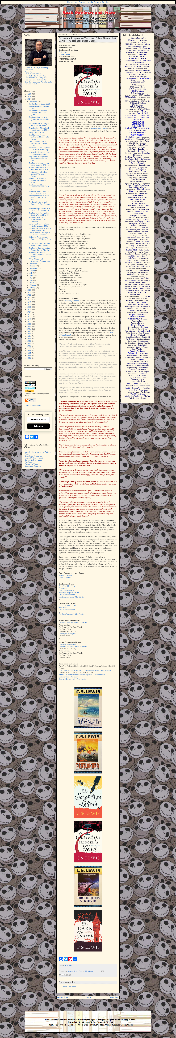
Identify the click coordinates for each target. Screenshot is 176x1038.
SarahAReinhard (138, 349)
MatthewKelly (130, 280)
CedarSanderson (133, 137)
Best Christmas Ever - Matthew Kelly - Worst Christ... (38, 143)
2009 (29, 324)
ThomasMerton (144, 386)
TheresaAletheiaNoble (138, 382)
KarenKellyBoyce (142, 248)
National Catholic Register (34, 458)
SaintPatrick (142, 345)
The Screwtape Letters (99, 129)
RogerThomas (144, 333)
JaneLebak (145, 228)
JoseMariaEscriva (142, 242)
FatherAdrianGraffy (142, 175)
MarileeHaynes (132, 272)
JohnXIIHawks (143, 240)
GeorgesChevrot (131, 209)
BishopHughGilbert (141, 68)
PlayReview (145, 307)
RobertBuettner (131, 333)
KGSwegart (130, 248)
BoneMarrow (129, 71)
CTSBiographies (132, 79)
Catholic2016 (142, 113)
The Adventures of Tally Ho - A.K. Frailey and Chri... (39, 192)
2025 (29, 97)
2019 (29, 300)
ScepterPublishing (137, 351)
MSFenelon (131, 264)
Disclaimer (29, 70)
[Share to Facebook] (67, 975)
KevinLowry (129, 254)
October (33, 266)
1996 (29, 356)
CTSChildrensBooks (138, 81)
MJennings (138, 262)
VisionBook (143, 390)
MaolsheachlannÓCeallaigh (137, 268)
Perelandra (62, 588)
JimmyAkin (132, 234)
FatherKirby (143, 177)
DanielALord (131, 149)
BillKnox (131, 69)
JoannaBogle (133, 236)
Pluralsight (130, 308)
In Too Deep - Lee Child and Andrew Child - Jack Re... (39, 245)
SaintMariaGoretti (130, 343)
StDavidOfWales (133, 362)
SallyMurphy (131, 347)
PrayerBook (141, 315)
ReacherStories (137, 325)
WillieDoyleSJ (134, 398)
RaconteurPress (137, 321)
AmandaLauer (132, 50)
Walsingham (145, 392)
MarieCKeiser (144, 270)
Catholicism (137, 134)
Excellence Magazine (33, 466)
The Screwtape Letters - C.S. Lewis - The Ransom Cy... (40, 210)
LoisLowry (136, 260)
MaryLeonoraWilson (133, 278)
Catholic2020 (144, 117)
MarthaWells (131, 274)
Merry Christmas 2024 (37, 132)
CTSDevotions (137, 91)
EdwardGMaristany (131, 165)
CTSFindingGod (144, 95)
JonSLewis (129, 242)
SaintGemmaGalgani (143, 339)
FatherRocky (146, 183)
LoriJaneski (144, 260)
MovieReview (145, 288)
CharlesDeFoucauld (143, 139)
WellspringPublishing (133, 396)
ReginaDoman (130, 331)
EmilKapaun (142, 167)
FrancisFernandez (137, 199)
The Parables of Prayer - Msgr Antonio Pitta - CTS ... (39, 187)
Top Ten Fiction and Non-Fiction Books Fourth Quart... (38, 113)
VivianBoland (130, 392)
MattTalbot (145, 278)
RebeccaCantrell (133, 327)
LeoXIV (144, 256)
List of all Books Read (33, 74)
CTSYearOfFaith (130, 109)
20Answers (132, 40)
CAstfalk (138, 72)
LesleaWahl (132, 258)
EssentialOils (131, 173)
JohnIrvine (146, 238)
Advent (147, 44)
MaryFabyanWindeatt (137, 276)
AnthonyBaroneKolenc (137, 56)
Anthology (143, 54)
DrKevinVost (145, 159)
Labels (90, 2)
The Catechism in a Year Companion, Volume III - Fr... (39, 119)
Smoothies (147, 357)
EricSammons (134, 171)
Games (140, 205)
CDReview (147, 72)
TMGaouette (141, 376)
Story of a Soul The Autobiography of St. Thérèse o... (37, 219)
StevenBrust (143, 368)
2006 (29, 331)
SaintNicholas (132, 345)
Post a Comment (69, 987)
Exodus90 (130, 175)
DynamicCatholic (137, 163)
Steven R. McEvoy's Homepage (37, 68)
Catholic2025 (131, 128)
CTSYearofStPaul (133, 111)
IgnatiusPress (143, 219)
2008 (29, 326)
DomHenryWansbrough (133, 157)
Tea (144, 378)
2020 (29, 297)
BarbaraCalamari (132, 65)
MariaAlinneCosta (131, 270)
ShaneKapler (144, 355)
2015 (29, 309)
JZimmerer (142, 226)
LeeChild (131, 256)
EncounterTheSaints (137, 169)
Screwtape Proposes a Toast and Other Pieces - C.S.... (39, 169)
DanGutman (141, 147)
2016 (29, 307)
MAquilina (128, 262)
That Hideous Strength (67, 595)
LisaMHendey (143, 258)
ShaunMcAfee (130, 357)
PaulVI (146, 300)
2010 (29, 322)
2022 (29, 292)
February (33, 285)
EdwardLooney (144, 165)
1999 (29, 348)
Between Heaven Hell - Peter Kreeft (72, 679)
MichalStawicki (144, 286)
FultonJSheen (131, 205)
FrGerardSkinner (131, 193)
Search (97, 2)
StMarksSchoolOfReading (137, 363)
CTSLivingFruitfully (144, 97)
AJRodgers (133, 42)
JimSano (144, 232)
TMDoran (132, 376)
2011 (29, 319)
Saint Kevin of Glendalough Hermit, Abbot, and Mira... (39, 129)
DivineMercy (137, 155)
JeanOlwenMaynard (133, 230)
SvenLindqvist (144, 372)
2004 (29, 336)
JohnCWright (143, 236)
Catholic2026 (144, 128)
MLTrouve (147, 262)
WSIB (137, 392)
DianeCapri (146, 153)
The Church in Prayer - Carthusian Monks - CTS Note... (39, 137)
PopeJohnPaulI (131, 312)
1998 (29, 351)
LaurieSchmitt (145, 254)
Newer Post (62, 997)
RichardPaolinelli (143, 331)
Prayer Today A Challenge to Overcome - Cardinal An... (39, 234)
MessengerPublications (137, 282)
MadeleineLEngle (142, 264)
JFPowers (142, 224)
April (31, 280)
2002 (29, 341)
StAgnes (140, 359)
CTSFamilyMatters (131, 95)
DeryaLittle (128, 153)
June (32, 275)
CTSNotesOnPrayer (132, 101)
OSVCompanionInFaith (132, 296)
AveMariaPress (137, 63)
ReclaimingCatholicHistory (137, 329)
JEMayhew (133, 224)
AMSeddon (129, 44)
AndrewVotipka (132, 54)
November (34, 263)
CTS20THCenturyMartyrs (137, 77)
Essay (143, 171)
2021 (29, 295)
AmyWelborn (143, 50)
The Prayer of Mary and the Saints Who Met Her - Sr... (40, 214)
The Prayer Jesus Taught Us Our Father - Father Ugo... (39, 149)
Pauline (132, 303)
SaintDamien (130, 339)
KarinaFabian (131, 250)
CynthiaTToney (142, 145)
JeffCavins (145, 230)
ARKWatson (139, 44)
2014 (29, 312)
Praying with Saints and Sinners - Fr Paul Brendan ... (39, 204)
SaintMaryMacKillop (144, 343)
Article (143, 58)
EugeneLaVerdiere (143, 173)
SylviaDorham (132, 374)
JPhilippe (133, 226)
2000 (29, 346)
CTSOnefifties (145, 101)
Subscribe (38, 426)
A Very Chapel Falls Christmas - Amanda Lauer (40, 260)
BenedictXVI (130, 67)
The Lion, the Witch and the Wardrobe (73, 623)
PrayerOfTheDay (137, 317)
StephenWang (132, 368)
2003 (29, 339)
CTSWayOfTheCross (137, 107)
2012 (29, 317)
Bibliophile (146, 67)
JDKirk (147, 222)
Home (70, 2)
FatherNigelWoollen (138, 179)
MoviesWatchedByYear (134, 290)
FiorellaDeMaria (143, 189)
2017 (29, 305)
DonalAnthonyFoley (132, 159)
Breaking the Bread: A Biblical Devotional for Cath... (40, 229)
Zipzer (143, 398)
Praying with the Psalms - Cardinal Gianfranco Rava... (38, 174)
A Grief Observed (65, 575)
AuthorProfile (145, 60)
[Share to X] (65, 975)
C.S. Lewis (63, 52)
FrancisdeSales (137, 201)
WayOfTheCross (138, 394)
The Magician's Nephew (67, 634)
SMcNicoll (141, 335)
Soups (133, 360)
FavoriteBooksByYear (141, 185)
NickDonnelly (142, 292)
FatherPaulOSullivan (137, 181)
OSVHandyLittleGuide (135, 298)
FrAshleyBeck (141, 191)
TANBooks (143, 374)
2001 (29, 343)
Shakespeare (132, 355)
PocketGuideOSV (142, 308)
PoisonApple (141, 311)
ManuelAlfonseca (143, 266)
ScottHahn (144, 353)
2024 (29, 99)
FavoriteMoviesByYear (137, 187)
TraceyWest (136, 388)
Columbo (143, 143)
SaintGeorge (132, 341)
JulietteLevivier (141, 246)
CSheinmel (142, 75)
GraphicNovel (137, 213)
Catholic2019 (130, 117)
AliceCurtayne (144, 48)
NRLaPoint (132, 292)
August (32, 271)
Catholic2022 (138, 122)
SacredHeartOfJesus (133, 337)
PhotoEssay (143, 304)
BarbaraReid (144, 65)
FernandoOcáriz (130, 189)
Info (75, 2)
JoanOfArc (142, 234)
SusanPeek (142, 370)
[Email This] (60, 975)
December (34, 101)
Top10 (127, 388)
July (31, 273)
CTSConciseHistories (137, 87)
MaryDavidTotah (143, 274)
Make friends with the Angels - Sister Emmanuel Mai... (39, 225)
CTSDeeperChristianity (137, 89)
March (32, 283)
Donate (82, 2)
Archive (105, 2)
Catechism (131, 113)
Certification (130, 139)
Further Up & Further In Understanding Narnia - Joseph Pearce (82, 675)
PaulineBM (141, 302)
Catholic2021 (138, 120)
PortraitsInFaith (143, 313)
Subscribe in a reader (33, 405)
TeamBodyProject (137, 380)
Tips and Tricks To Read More (36, 80)
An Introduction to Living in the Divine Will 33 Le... (39, 125)
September (34, 268)
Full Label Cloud (31, 84)
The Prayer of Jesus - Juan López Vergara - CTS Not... (40, 164)
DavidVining (132, 151)
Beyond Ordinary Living (33, 460)
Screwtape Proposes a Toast (69, 593)
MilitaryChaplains (131, 288)
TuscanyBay (132, 390)
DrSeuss (132, 161)
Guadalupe (130, 218)
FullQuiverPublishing (137, 203)
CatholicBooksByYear (137, 130)
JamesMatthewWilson (133, 228)
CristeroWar (131, 145)
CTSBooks (145, 78)
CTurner (144, 111)
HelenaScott (131, 220)
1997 (29, 353)
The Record (29, 462)
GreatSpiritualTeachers (137, 216)
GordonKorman (141, 211)
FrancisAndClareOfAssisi (137, 197)
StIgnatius (144, 362)
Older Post (114, 997)
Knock (137, 254)
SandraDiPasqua (142, 347)
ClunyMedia (133, 143)
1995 (29, 358)
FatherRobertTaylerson (132, 183)
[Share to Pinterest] (70, 975)
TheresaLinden (132, 384)
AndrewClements (143, 52)
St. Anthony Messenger (33, 456)
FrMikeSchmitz (138, 195)
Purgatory (145, 319)
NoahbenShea (135, 294)
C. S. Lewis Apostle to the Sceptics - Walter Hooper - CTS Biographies (85, 670)
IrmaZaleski (129, 222)
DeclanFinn (143, 151)
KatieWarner (132, 252)
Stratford (132, 370)
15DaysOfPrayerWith (137, 38)
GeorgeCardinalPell (138, 207)
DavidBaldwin (143, 149)
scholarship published (72, 301)
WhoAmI (147, 396)
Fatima (128, 185)
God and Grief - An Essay (68, 677)
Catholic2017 (130, 115)
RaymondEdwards (137, 323)
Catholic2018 (144, 115)
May (31, 278)
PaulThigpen (139, 300)
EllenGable (132, 167)
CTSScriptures (137, 105)
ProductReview (133, 319)
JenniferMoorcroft (133, 232)
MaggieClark (130, 266)
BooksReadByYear (143, 71)
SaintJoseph (143, 341)
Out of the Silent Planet (67, 586)
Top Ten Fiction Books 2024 (39, 104)
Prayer (132, 314)
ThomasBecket (144, 384)
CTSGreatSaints (131, 97)
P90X (145, 298)
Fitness (132, 191)
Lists (129, 260)
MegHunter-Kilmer (143, 280)
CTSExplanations (137, 93)
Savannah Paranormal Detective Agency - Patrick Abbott (40, 254)
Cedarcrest (145, 137)
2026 (29, 94)
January (33, 288)
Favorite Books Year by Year (35, 76)
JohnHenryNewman (133, 238)
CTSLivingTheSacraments (137, 99)
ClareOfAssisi (144, 141)
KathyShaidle (144, 250)
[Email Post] (102, 971)
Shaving (138, 357)
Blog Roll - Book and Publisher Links (38, 82)
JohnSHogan (132, 240)
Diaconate (137, 153)
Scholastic (133, 353)
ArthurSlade (134, 58)
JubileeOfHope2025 (142, 244)
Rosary (133, 335)
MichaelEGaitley (131, 284)
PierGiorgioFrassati (132, 307)
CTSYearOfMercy (144, 109)
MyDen (147, 290)
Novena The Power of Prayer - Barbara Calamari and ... (39, 153)
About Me (28, 72)
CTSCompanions (138, 85)
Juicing (131, 246)
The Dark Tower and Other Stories (71, 597)
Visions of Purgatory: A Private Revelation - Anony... (37, 180)
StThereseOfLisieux (142, 366)
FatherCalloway (133, 177)
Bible (139, 67)
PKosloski (129, 300)
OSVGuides (145, 296)
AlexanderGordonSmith (137, 46)
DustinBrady (141, 161)
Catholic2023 (138, 124)
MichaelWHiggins (131, 286)
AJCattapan (143, 40)
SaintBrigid (146, 337)
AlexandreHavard (131, 48)
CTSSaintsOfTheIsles (137, 103)
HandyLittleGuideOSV (142, 217)
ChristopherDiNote (132, 141)
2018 (29, 302)
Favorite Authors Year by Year (36, 78)
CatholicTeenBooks (137, 132)
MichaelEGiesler (144, 284)
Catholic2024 (138, 126)
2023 (29, 290)
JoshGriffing (129, 244)
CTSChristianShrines (137, 83)
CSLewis (68, 966)
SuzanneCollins (131, 372)
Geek (147, 205)
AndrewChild (130, 52)
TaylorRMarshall (135, 378)
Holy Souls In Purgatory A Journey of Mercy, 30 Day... (38, 159)
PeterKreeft (132, 304)
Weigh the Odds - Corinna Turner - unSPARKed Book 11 (40, 239)
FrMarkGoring (144, 193)
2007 (29, 329)
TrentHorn (146, 388)
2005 (29, 334)
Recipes (144, 327)
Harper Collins (64, 54)
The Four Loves (64, 577)
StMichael (129, 366)
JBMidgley (139, 222)
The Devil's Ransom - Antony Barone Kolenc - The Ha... (40, 249)
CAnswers (129, 72)
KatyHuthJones (143, 252)
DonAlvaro (147, 157)
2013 (29, 314)
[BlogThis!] (62, 975)
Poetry (132, 310)
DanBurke (132, 147)
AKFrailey (142, 42)
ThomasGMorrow (131, 386)
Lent (138, 256)
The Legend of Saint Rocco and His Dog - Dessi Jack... (39, 198)
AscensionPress (131, 60)
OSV (144, 294)
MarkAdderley (143, 272)
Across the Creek (31, 464)
